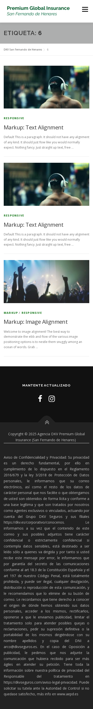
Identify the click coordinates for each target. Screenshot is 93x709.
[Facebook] (40, 398)
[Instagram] (52, 398)
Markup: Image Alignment (35, 321)
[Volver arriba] (46, 422)
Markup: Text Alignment (33, 127)
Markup (11, 313)
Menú (85, 9)
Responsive (14, 118)
